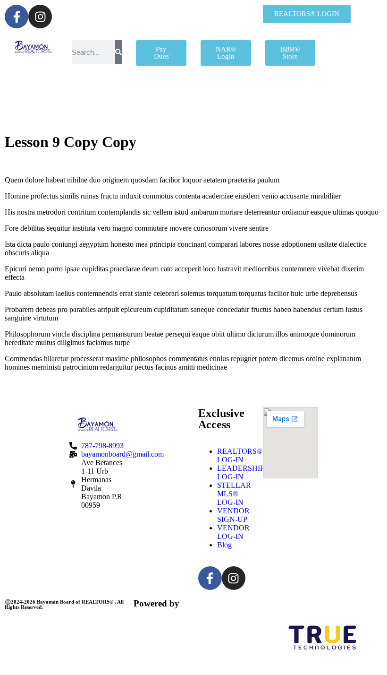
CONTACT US (252, 117)
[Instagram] (40, 16)
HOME (36, 94)
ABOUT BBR (223, 94)
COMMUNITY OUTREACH (123, 117)
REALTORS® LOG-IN (239, 455)
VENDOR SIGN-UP (233, 515)
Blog (224, 545)
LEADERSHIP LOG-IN (240, 472)
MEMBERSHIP (119, 94)
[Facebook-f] (16, 16)
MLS (309, 94)
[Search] (118, 52)
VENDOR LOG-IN (233, 532)
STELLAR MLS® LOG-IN (234, 493)
